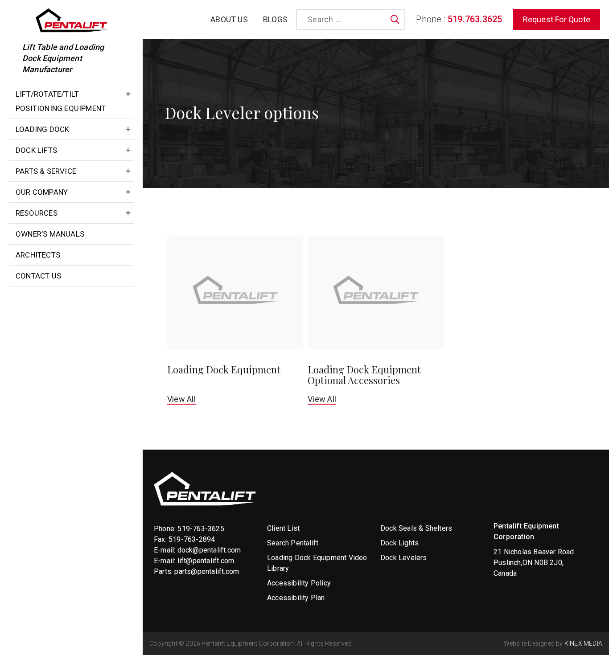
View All (181, 399)
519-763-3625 (200, 528)
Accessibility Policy (299, 583)
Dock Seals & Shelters (416, 528)
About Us (229, 19)
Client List (283, 528)
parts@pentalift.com (206, 571)
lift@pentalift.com (206, 561)
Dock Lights (399, 543)
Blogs (275, 19)
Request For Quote (556, 19)
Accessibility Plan (296, 598)
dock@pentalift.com (209, 550)
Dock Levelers (403, 557)
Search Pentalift (292, 543)
